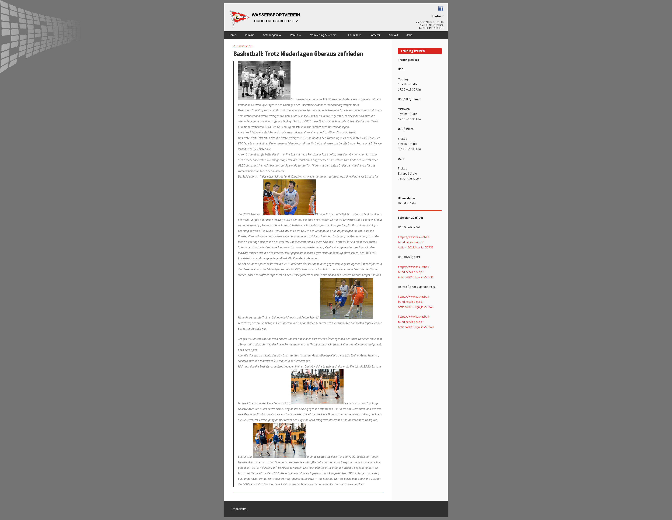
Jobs (409, 35)
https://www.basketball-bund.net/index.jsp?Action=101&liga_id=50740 (416, 322)
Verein (294, 35)
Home (232, 35)
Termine (249, 35)
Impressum (239, 509)
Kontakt (393, 35)
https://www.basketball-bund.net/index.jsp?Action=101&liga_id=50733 (415, 242)
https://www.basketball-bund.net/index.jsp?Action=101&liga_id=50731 (415, 272)
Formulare (354, 35)
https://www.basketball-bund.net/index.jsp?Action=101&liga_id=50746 (415, 302)
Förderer (374, 35)
